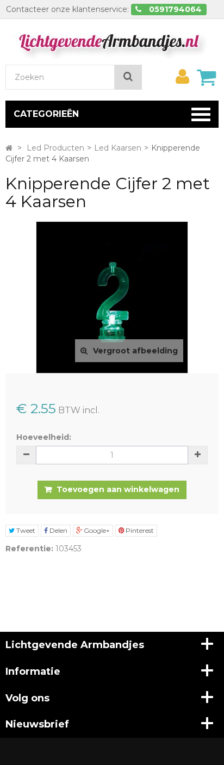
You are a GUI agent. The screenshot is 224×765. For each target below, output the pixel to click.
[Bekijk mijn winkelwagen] (206, 77)
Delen (57, 530)
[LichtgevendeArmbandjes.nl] (112, 41)
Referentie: (29, 548)
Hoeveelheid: (43, 437)
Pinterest (139, 530)
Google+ (96, 530)
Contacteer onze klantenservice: (67, 9)
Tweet (25, 530)
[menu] (182, 77)
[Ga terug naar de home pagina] (9, 148)
